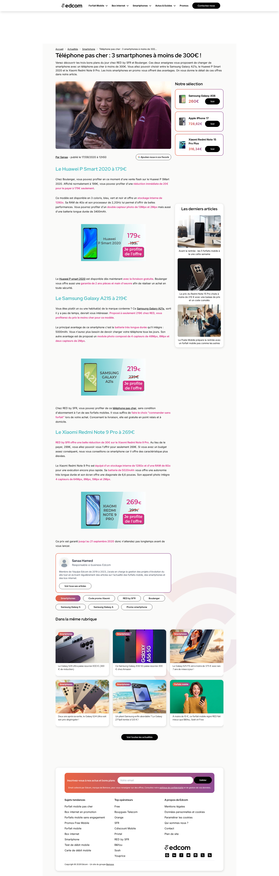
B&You (118, 844)
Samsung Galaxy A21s (150, 308)
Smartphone (88, 49)
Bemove (110, 864)
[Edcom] (72, 6)
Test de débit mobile (77, 844)
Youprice (119, 855)
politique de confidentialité (171, 787)
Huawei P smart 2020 (72, 278)
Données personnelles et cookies (185, 812)
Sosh (117, 850)
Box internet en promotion (80, 812)
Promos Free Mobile (77, 822)
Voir (212, 101)
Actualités (72, 49)
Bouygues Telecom (126, 812)
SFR (116, 822)
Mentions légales (175, 806)
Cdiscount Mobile (125, 828)
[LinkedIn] (174, 855)
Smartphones (68, 598)
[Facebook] (181, 855)
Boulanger (154, 598)
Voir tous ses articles (75, 586)
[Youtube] (188, 855)
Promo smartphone (137, 607)
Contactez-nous (206, 5)
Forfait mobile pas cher (79, 806)
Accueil (59, 49)
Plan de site (172, 833)
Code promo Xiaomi (99, 598)
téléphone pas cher (124, 408)
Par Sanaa (62, 157)
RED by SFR (129, 598)
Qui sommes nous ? (176, 822)
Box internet (72, 833)
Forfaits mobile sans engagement (85, 817)
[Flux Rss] (209, 855)
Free (117, 806)
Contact (169, 828)
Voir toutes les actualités (140, 737)
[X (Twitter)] (202, 855)
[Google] (167, 855)
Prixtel (118, 833)
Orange (118, 817)
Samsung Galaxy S (70, 607)
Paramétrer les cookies (178, 817)
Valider (203, 780)
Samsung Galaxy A (103, 607)
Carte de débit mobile (78, 850)
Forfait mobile (73, 828)
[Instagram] (195, 855)
